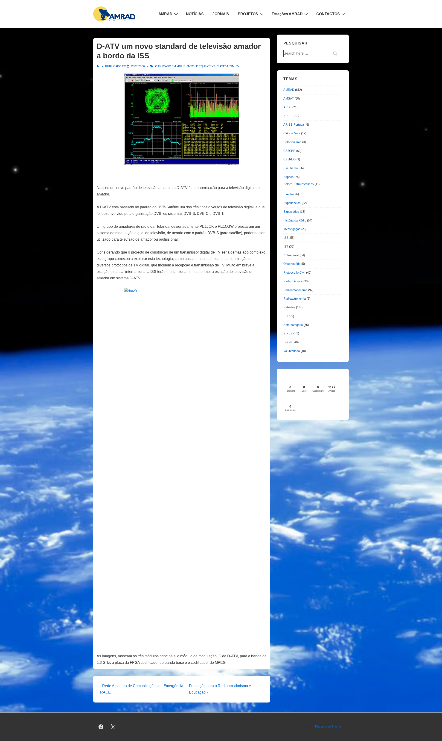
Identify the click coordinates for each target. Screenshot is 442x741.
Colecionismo (292, 142)
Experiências (292, 203)
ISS (285, 237)
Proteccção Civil (294, 272)
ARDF (287, 107)
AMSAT (288, 98)
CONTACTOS (328, 14)
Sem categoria (293, 325)
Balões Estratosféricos (298, 184)
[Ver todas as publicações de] (99, 66)
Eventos (288, 194)
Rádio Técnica (292, 281)
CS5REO (289, 159)
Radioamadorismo (295, 290)
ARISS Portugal (294, 124)
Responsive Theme (328, 726)
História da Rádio (294, 220)
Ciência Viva (291, 133)
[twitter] (113, 727)
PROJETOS (248, 14)
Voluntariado (291, 351)
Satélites (289, 307)
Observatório (291, 264)
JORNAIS (220, 14)
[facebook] (101, 727)
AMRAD (165, 14)
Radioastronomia (294, 298)
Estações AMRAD (287, 14)
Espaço (288, 177)
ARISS (288, 116)
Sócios (288, 342)
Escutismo (290, 168)
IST (285, 246)
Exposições (291, 211)
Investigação (291, 229)
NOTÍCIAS (195, 14)
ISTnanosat (291, 255)
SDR (286, 316)
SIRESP (289, 333)
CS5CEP (289, 151)
